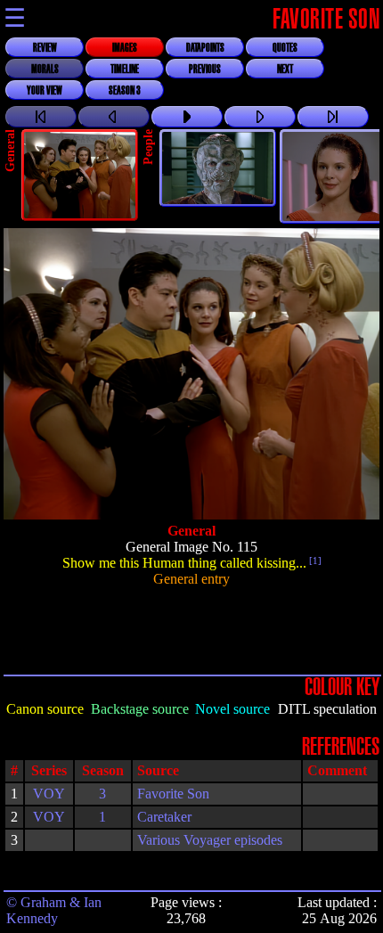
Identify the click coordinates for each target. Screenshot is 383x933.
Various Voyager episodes (209, 839)
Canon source (45, 708)
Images (124, 48)
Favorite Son (173, 793)
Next (285, 69)
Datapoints (205, 48)
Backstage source (140, 708)
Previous (205, 69)
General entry (191, 578)
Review (45, 48)
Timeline (124, 69)
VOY (49, 793)
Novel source (232, 708)
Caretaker (164, 816)
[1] (314, 560)
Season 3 (125, 91)
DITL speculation (327, 708)
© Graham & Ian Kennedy (54, 910)
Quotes (285, 48)
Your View (44, 91)
